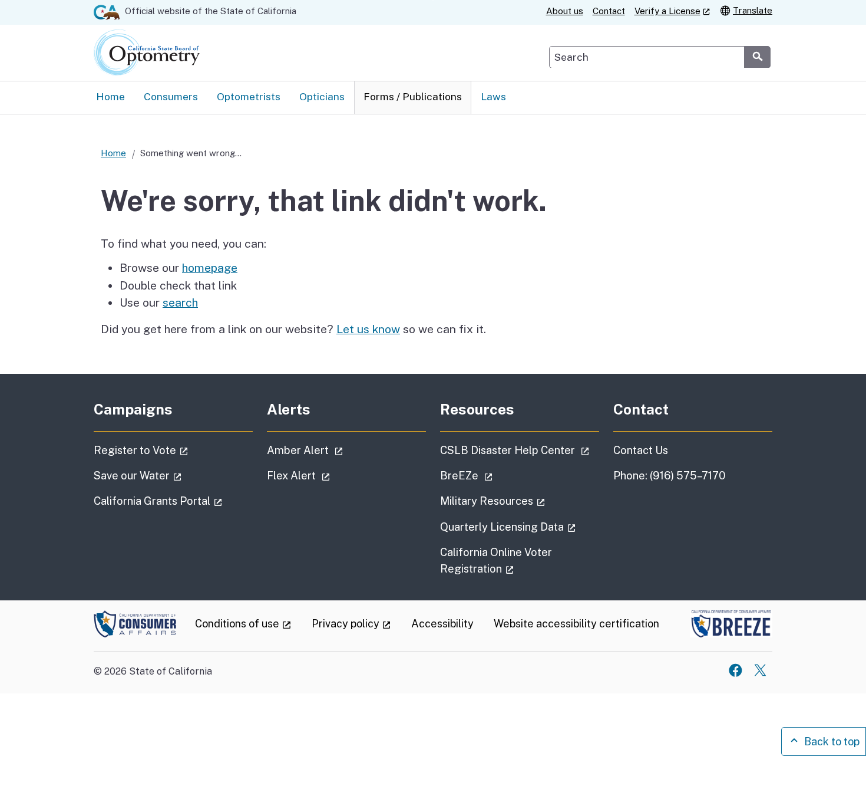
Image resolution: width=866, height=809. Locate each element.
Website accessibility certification (576, 623)
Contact (609, 11)
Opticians (322, 96)
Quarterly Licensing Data (519, 526)
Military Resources (519, 500)
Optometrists (248, 96)
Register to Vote (173, 449)
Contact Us (640, 450)
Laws (493, 96)
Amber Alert (338, 449)
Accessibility (442, 623)
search (180, 302)
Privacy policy (352, 623)
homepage (209, 267)
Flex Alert (331, 475)
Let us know (368, 329)
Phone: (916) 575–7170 (669, 475)
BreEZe (499, 475)
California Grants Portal (173, 500)
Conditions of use (243, 623)
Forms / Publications (412, 96)
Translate (752, 10)
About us (564, 11)
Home (110, 96)
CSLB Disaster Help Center (519, 449)
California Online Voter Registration (510, 560)
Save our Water (171, 475)
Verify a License (672, 10)
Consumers (171, 96)
